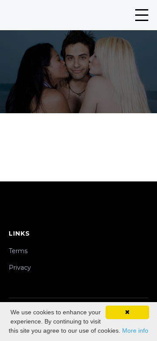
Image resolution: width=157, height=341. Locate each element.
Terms (18, 251)
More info (135, 330)
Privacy (20, 267)
